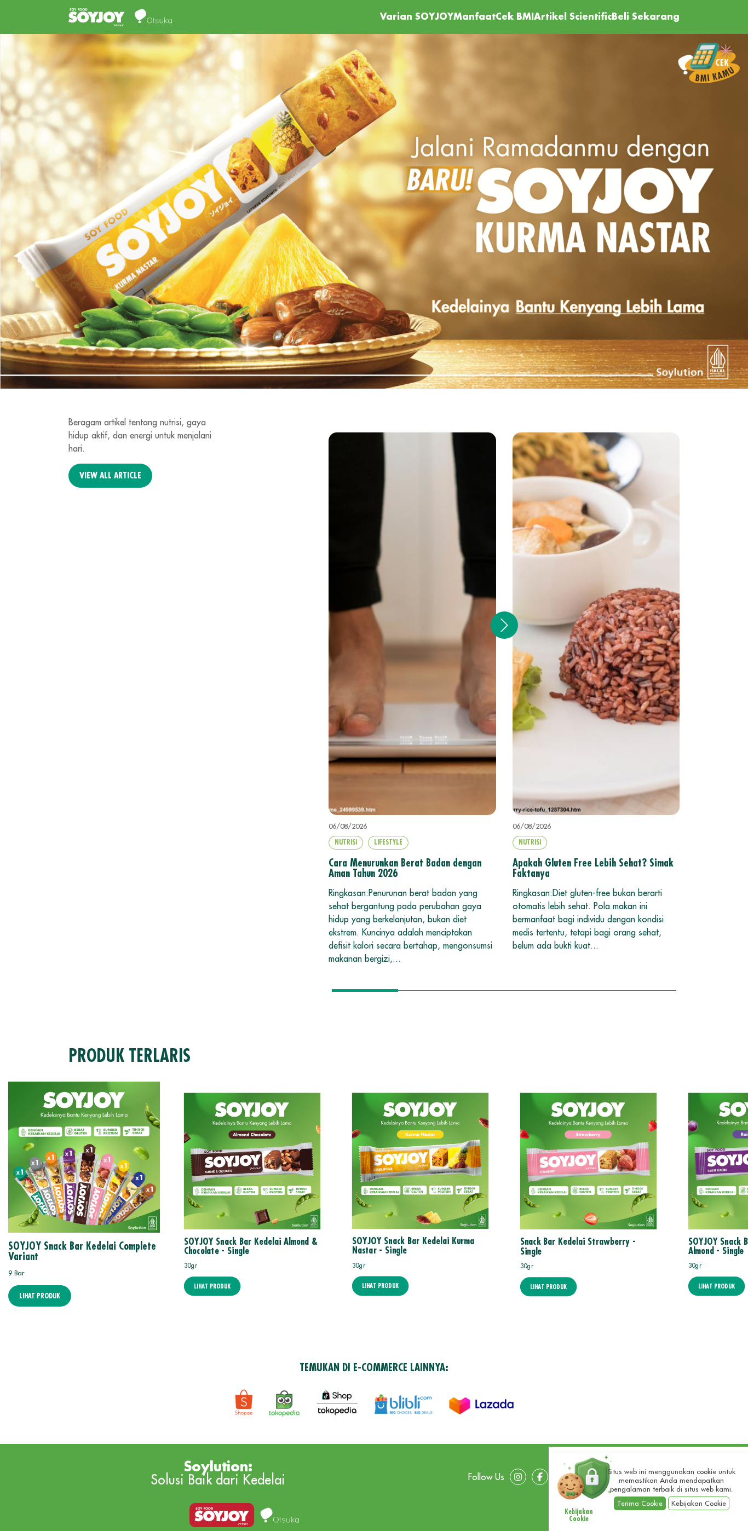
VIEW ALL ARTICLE (110, 475)
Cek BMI (515, 17)
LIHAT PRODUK (39, 1295)
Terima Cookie (640, 1503)
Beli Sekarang (646, 17)
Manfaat (474, 17)
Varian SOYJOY (416, 17)
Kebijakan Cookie (698, 1503)
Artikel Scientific (573, 17)
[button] (504, 625)
